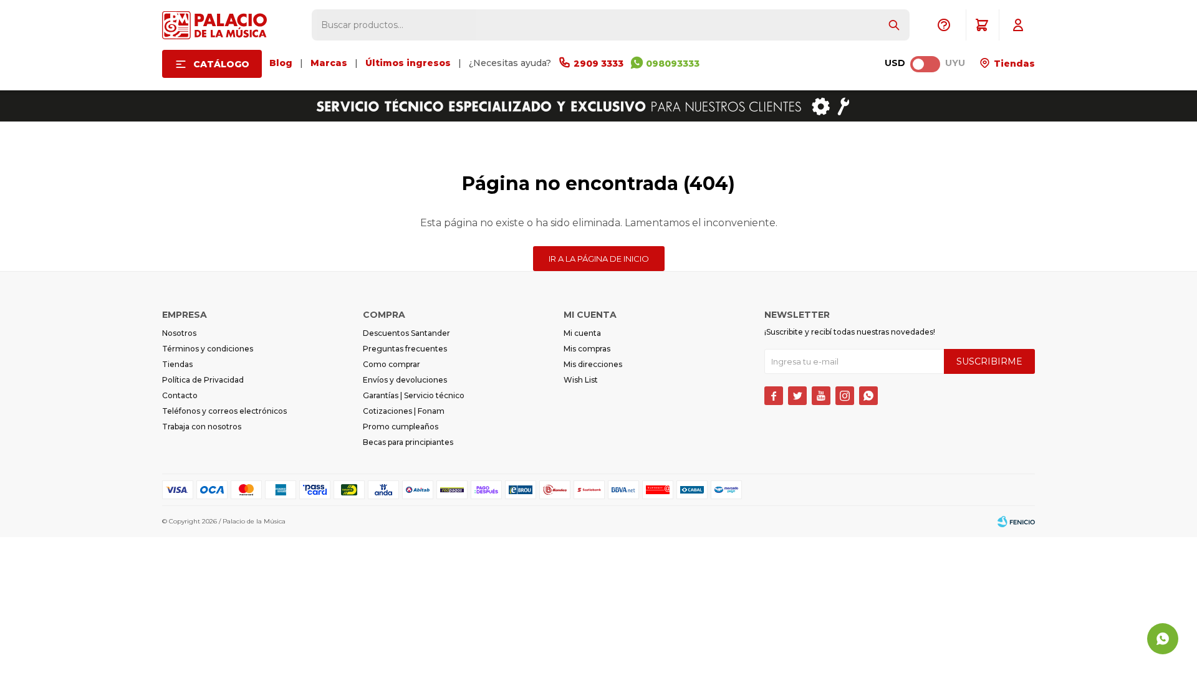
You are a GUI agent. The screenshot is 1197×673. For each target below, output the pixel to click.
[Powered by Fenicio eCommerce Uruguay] (1016, 521)
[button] (894, 25)
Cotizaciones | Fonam (404, 411)
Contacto (180, 395)
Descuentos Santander (406, 333)
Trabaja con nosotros (201, 426)
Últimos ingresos (408, 63)
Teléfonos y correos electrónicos (224, 411)
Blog (280, 63)
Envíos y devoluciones (405, 379)
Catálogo (221, 64)
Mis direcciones (593, 364)
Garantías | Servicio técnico (413, 395)
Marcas (328, 63)
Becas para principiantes (408, 442)
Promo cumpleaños (400, 426)
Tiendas (1013, 63)
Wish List (581, 379)
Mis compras (587, 348)
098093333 (672, 63)
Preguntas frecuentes (405, 348)
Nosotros (179, 333)
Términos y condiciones (207, 348)
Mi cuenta (582, 333)
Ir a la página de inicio (599, 259)
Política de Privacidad (203, 379)
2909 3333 (598, 63)
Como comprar (391, 364)
